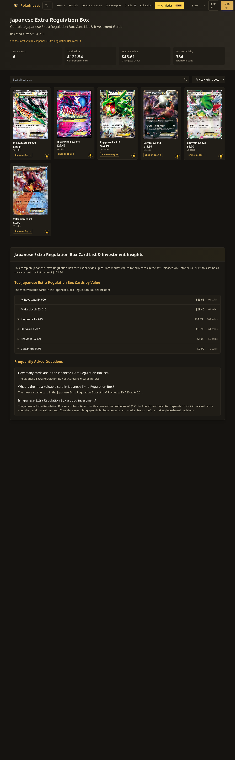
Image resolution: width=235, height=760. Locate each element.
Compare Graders (92, 5)
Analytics (171, 5)
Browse (61, 5)
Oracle (130, 5)
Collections (146, 5)
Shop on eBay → (23, 155)
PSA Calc (73, 5)
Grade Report (113, 5)
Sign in (213, 5)
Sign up (227, 5)
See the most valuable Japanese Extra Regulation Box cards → (45, 41)
